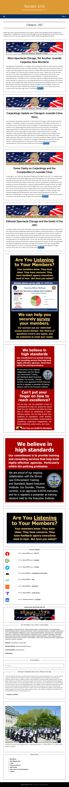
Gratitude (15, 632)
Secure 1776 (34, 6)
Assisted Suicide (55, 629)
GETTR (36, 553)
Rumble (36, 560)
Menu (64, 16)
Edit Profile (13, 767)
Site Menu (13, 759)
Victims (13, 639)
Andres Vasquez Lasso (31, 629)
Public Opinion (22, 637)
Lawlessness (58, 632)
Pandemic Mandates (49, 634)
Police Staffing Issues (54, 636)
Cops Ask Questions (43, 631)
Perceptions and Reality (28, 636)
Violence (19, 639)
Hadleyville (22, 632)
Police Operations (42, 636)
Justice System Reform (37, 632)
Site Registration (15, 761)
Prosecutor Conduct (11, 637)
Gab (33, 579)
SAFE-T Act (40, 637)
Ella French (59, 631)
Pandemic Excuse (36, 634)
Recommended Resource (23, 646)
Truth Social (35, 593)
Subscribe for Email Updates (19, 769)
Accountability (9, 629)
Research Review (10, 646)
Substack (35, 586)
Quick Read (22, 642)
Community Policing (26, 631)
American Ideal (19, 629)
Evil (6, 632)
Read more (40, 88)
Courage (52, 631)
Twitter (36, 567)
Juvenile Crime (49, 632)
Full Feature (14, 642)
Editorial (7, 642)
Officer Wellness (25, 634)
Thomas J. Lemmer (12, 694)
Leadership (8, 634)
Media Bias (16, 634)
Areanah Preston (44, 629)
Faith (10, 632)
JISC (28, 632)
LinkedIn (38, 599)
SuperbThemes (43, 784)
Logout (12, 771)
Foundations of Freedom (39, 573)
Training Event (20, 649)
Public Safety (32, 637)
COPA (34, 631)
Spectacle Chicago (49, 637)
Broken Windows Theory (12, 631)
